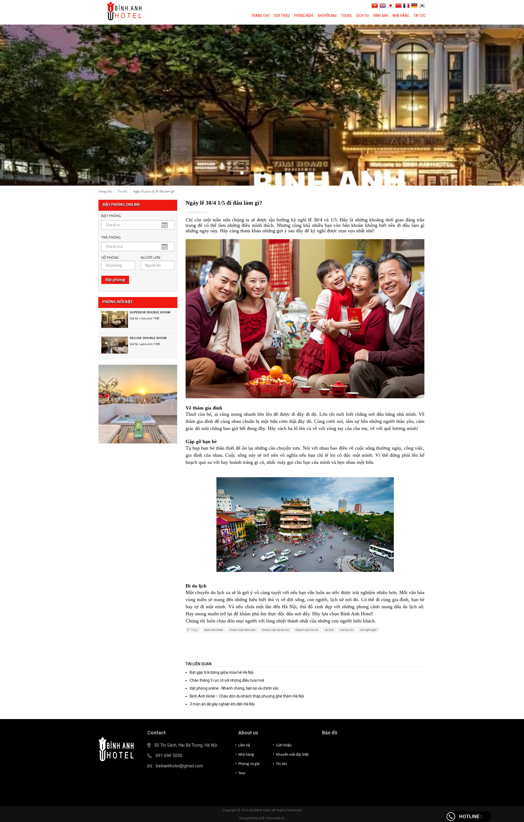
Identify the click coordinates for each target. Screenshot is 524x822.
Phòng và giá (249, 764)
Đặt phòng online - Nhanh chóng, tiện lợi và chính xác (234, 688)
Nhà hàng (400, 15)
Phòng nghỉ (304, 15)
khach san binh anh (242, 629)
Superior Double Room (150, 312)
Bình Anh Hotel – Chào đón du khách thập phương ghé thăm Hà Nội (247, 696)
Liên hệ (244, 745)
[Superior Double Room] (114, 319)
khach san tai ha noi (275, 629)
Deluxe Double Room (148, 338)
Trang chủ (260, 15)
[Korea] (422, 5)
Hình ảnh (380, 15)
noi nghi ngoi (368, 629)
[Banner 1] (137, 404)
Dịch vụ (362, 15)
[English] (383, 5)
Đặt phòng (115, 280)
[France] (407, 5)
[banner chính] (262, 105)
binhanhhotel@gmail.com (179, 765)
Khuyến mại (327, 15)
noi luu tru (346, 629)
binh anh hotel (213, 629)
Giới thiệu (282, 15)
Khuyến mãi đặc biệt (292, 755)
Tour (242, 773)
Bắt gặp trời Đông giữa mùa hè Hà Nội (222, 672)
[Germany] (415, 5)
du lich (329, 629)
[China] (399, 5)
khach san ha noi (307, 629)
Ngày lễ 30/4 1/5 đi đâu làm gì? (154, 191)
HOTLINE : (470, 816)
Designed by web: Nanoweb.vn (262, 818)
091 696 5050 (169, 755)
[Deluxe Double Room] (114, 345)
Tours (346, 15)
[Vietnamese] (375, 5)
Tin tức (419, 15)
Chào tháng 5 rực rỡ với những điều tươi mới (227, 680)
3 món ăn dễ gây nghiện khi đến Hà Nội (222, 704)
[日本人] (391, 5)
